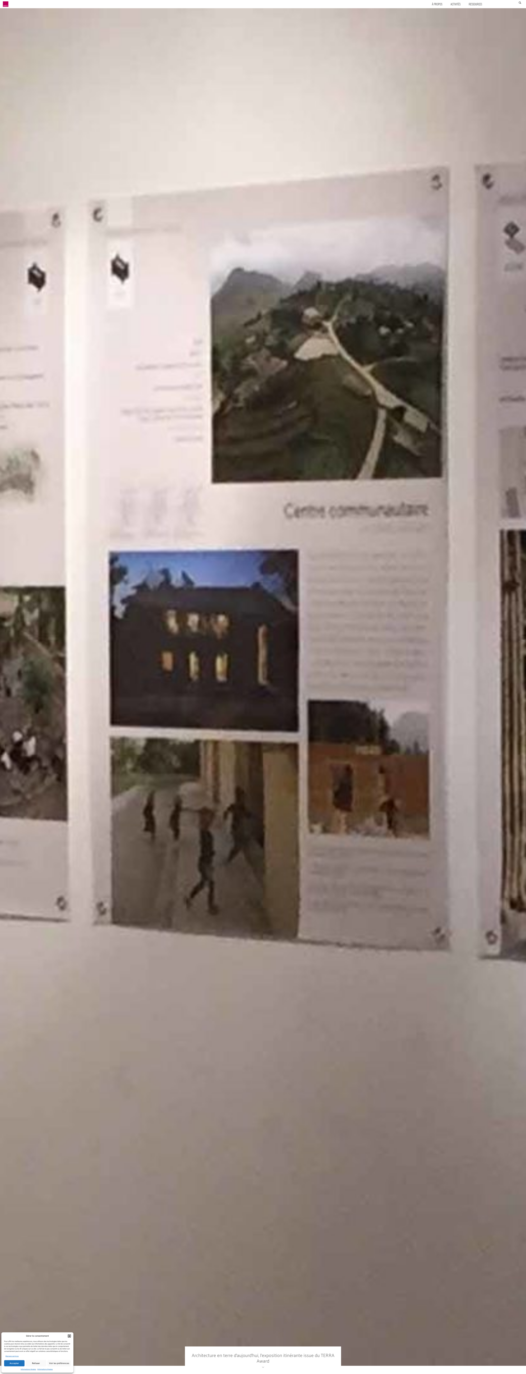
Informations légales (28, 1369)
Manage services (12, 1356)
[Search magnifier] (520, 3)
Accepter (14, 1363)
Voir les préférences (59, 1363)
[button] (69, 1336)
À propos (437, 4)
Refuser (36, 1363)
